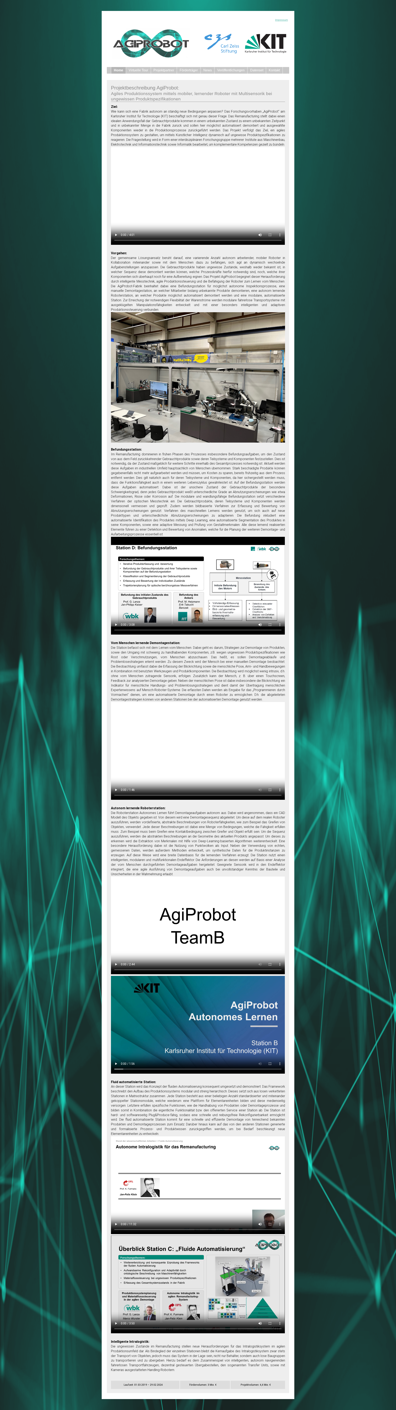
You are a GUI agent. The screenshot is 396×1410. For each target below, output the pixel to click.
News (207, 70)
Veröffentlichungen (231, 70)
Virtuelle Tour (138, 70)
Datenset (256, 70)
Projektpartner (163, 70)
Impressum (281, 19)
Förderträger (189, 70)
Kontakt (274, 70)
